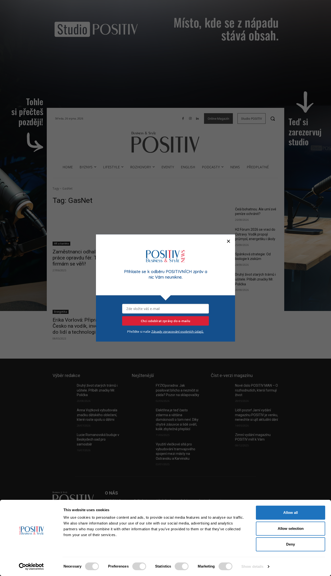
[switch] (139, 566)
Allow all (290, 512)
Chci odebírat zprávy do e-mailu (165, 321)
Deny (290, 544)
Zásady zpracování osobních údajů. (177, 331)
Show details (252, 566)
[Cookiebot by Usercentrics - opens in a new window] (31, 566)
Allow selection (291, 528)
